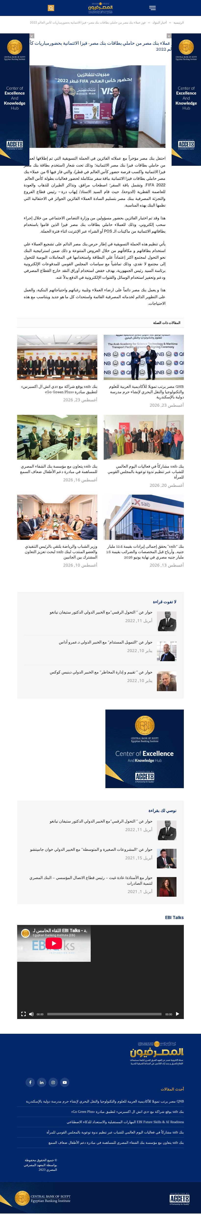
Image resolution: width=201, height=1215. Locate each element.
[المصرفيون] (100, 8)
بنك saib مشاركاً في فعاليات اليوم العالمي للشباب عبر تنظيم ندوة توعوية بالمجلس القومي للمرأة (146, 471)
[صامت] (31, 1014)
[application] (100, 972)
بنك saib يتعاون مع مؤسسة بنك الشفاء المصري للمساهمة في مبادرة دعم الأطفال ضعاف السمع (58, 469)
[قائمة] (152, 8)
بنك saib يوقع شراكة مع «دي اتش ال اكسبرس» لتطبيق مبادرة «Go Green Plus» (59, 389)
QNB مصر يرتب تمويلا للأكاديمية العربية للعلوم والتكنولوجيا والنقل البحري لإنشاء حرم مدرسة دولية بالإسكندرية (146, 392)
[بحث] (51, 8)
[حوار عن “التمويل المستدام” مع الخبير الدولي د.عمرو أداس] (166, 651)
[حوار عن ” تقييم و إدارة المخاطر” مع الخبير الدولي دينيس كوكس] (166, 681)
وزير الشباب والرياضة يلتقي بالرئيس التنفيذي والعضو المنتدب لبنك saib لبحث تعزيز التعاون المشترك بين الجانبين (61, 551)
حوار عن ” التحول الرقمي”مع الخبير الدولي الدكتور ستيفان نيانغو (101, 612)
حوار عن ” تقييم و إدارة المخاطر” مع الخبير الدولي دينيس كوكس (101, 672)
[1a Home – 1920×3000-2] (100, 1212)
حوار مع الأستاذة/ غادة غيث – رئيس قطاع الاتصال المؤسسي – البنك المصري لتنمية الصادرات (90, 880)
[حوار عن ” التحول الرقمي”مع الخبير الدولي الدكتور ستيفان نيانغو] (166, 621)
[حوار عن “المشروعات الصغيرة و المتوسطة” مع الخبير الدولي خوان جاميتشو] (166, 858)
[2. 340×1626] (186, 165)
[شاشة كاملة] (23, 1014)
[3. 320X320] (144, 787)
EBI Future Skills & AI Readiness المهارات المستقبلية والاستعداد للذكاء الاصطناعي (125, 1122)
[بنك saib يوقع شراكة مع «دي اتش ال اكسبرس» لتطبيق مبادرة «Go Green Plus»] (57, 357)
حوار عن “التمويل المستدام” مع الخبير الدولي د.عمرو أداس (105, 642)
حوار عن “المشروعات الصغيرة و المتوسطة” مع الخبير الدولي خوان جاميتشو (91, 849)
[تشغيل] (177, 1014)
